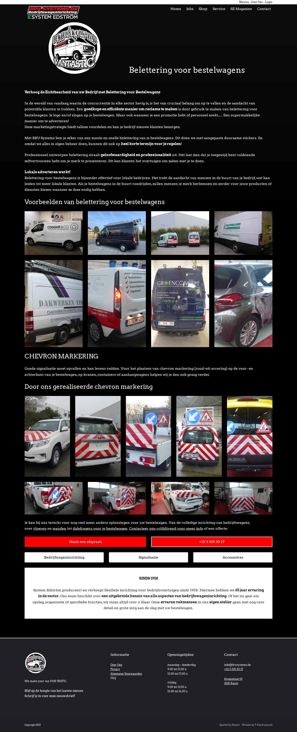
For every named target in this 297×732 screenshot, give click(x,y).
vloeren (40, 528)
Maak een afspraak (85, 542)
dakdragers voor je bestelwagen (100, 528)
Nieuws (244, 2)
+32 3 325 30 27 (211, 542)
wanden (59, 528)
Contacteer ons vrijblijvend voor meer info (166, 528)
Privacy (115, 669)
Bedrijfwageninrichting (64, 557)
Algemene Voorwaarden (126, 673)
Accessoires (233, 557)
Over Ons (257, 2)
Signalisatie (148, 557)
